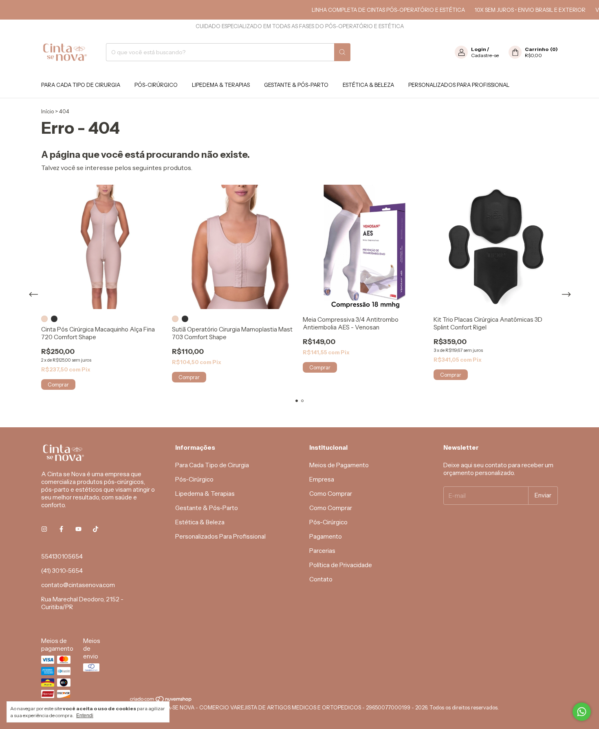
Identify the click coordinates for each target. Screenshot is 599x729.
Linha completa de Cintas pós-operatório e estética (377, 10)
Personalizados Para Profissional (458, 85)
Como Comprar (330, 493)
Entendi (84, 715)
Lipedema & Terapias (221, 85)
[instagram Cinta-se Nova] (44, 529)
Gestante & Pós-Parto (296, 85)
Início (47, 111)
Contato (321, 579)
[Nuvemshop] (161, 701)
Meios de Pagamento (339, 465)
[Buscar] (342, 52)
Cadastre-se (485, 55)
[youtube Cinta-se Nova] (78, 529)
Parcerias (322, 550)
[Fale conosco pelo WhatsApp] (582, 711)
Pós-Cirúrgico (156, 85)
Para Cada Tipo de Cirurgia (80, 85)
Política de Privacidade (340, 565)
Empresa (321, 479)
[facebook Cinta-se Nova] (61, 529)
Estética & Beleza (368, 85)
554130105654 (62, 556)
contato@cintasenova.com (78, 585)
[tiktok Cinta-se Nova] (95, 529)
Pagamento (325, 536)
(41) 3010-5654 (62, 570)
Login (478, 49)
